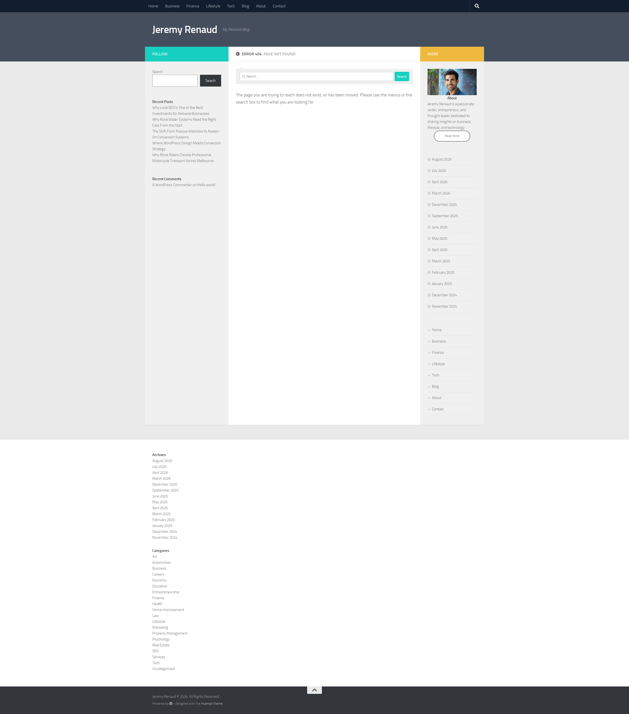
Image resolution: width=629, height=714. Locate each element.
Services (158, 657)
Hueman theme (212, 703)
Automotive (161, 562)
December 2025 (444, 204)
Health (157, 604)
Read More (452, 136)
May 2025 (439, 238)
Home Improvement (168, 610)
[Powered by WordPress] (170, 703)
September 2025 (445, 216)
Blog (245, 6)
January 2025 (442, 284)
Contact (279, 6)
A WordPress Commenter (172, 185)
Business (172, 6)
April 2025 (439, 250)
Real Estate (161, 645)
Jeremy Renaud (184, 29)
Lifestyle (213, 6)
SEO (155, 651)
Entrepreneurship (165, 592)
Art (154, 556)
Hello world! (206, 185)
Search (157, 72)
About (261, 6)
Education (159, 586)
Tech (231, 6)
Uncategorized (163, 669)
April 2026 (439, 182)
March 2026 (441, 193)
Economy (159, 580)
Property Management (169, 633)
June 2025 (439, 227)
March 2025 (441, 261)
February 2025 (443, 272)
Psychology (161, 639)
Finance (192, 6)
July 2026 (439, 170)
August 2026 (442, 159)
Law (155, 615)
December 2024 (444, 295)
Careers (158, 574)
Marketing (160, 627)
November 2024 (444, 306)
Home (153, 6)
